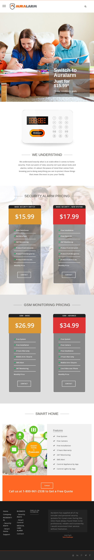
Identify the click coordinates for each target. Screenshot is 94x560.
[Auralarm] (23, 6)
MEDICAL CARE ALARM (20, 528)
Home (5, 511)
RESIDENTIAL (7, 518)
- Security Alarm (7, 524)
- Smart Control (20, 521)
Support (6, 534)
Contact (20, 534)
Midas (67, 535)
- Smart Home (6, 530)
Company (7, 514)
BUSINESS (21, 511)
